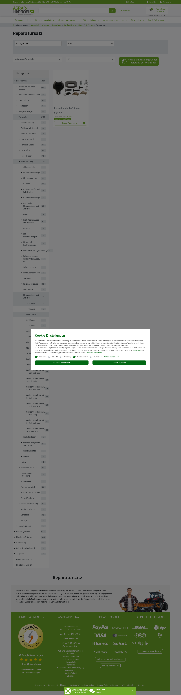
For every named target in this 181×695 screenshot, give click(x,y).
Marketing (67, 357)
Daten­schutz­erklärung (94, 353)
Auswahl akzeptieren (61, 363)
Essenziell (42, 357)
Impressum (137, 350)
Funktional (98, 357)
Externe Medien (82, 357)
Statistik (55, 357)
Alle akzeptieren (119, 363)
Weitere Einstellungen (111, 357)
